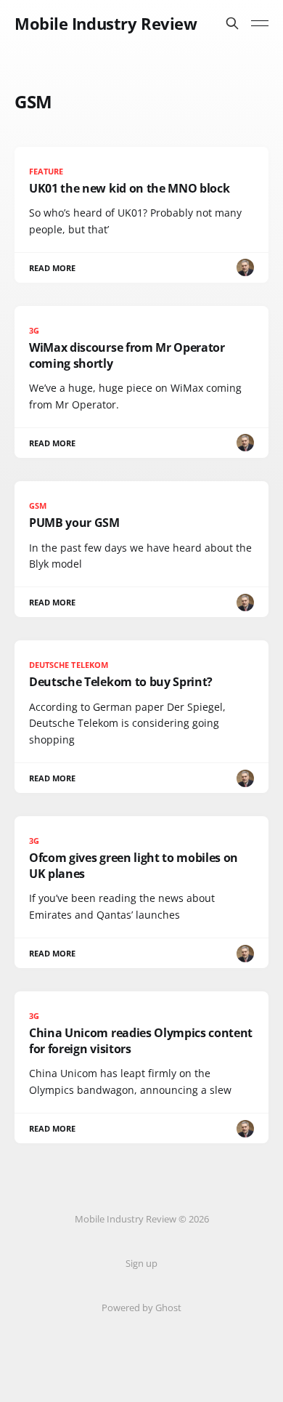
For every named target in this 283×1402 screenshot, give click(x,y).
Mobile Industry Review (106, 23)
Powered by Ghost (141, 1307)
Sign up (141, 1263)
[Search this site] (232, 23)
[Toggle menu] (260, 23)
